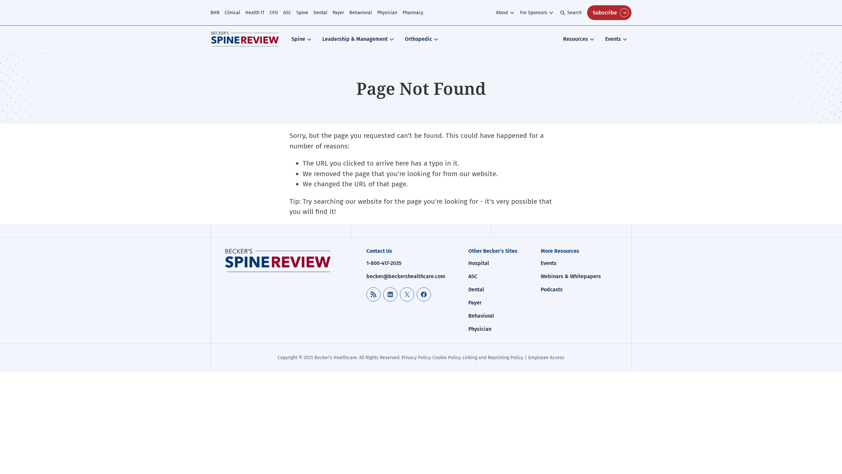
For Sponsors (533, 12)
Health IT (254, 12)
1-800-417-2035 (383, 263)
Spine (302, 12)
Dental (320, 12)
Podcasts (552, 289)
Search (574, 12)
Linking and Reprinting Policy (492, 357)
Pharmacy (413, 12)
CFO (274, 12)
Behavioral (360, 12)
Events (613, 39)
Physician (387, 12)
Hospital (478, 263)
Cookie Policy (446, 357)
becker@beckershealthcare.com (405, 276)
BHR (214, 12)
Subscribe (605, 13)
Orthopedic (418, 39)
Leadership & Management (355, 39)
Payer (338, 12)
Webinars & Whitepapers (571, 276)
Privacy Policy (416, 357)
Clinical (232, 12)
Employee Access (546, 357)
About (502, 12)
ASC (287, 12)
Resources (575, 39)
